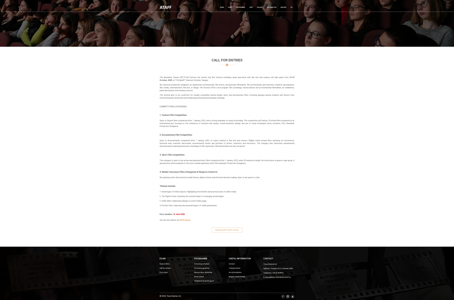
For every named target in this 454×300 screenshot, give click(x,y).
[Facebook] (283, 296)
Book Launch (199, 277)
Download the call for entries (227, 230)
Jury (251, 7)
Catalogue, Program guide (204, 281)
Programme (240, 7)
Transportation (234, 268)
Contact (232, 264)
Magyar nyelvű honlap (237, 277)
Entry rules (164, 272)
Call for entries (165, 268)
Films (230, 7)
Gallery (260, 7)
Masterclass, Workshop (203, 272)
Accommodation (235, 272)
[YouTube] (292, 296)
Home (222, 7)
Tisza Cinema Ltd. (270, 264)
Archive (283, 7)
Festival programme (202, 268)
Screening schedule (201, 264)
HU (291, 7)
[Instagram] (288, 296)
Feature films (165, 264)
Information (271, 7)
